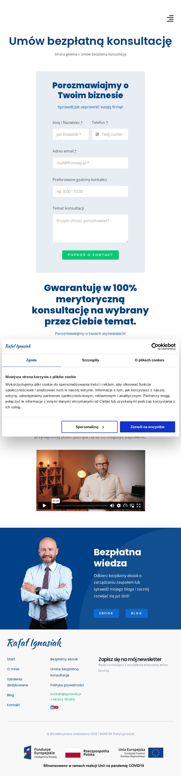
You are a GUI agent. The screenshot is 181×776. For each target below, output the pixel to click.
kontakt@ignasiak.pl (65, 694)
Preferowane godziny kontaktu (80, 179)
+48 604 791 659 (62, 699)
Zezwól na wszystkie (148, 427)
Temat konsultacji (68, 208)
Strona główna (66, 54)
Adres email (65, 151)
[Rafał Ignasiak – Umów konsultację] (34, 639)
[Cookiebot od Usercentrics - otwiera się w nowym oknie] (155, 346)
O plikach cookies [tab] (150, 360)
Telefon (100, 122)
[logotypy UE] (94, 744)
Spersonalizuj (87, 427)
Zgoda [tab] (31, 360)
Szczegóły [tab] (90, 360)
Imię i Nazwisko (68, 122)
